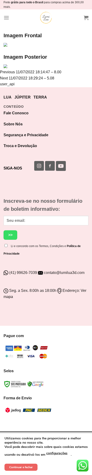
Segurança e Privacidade (26, 135)
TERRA (40, 97)
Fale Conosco (16, 113)
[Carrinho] (86, 17)
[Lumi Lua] (46, 17)
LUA (8, 97)
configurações (56, 453)
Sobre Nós (13, 124)
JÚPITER (22, 97)
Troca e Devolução (20, 146)
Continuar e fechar (21, 467)
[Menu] (6, 17)
